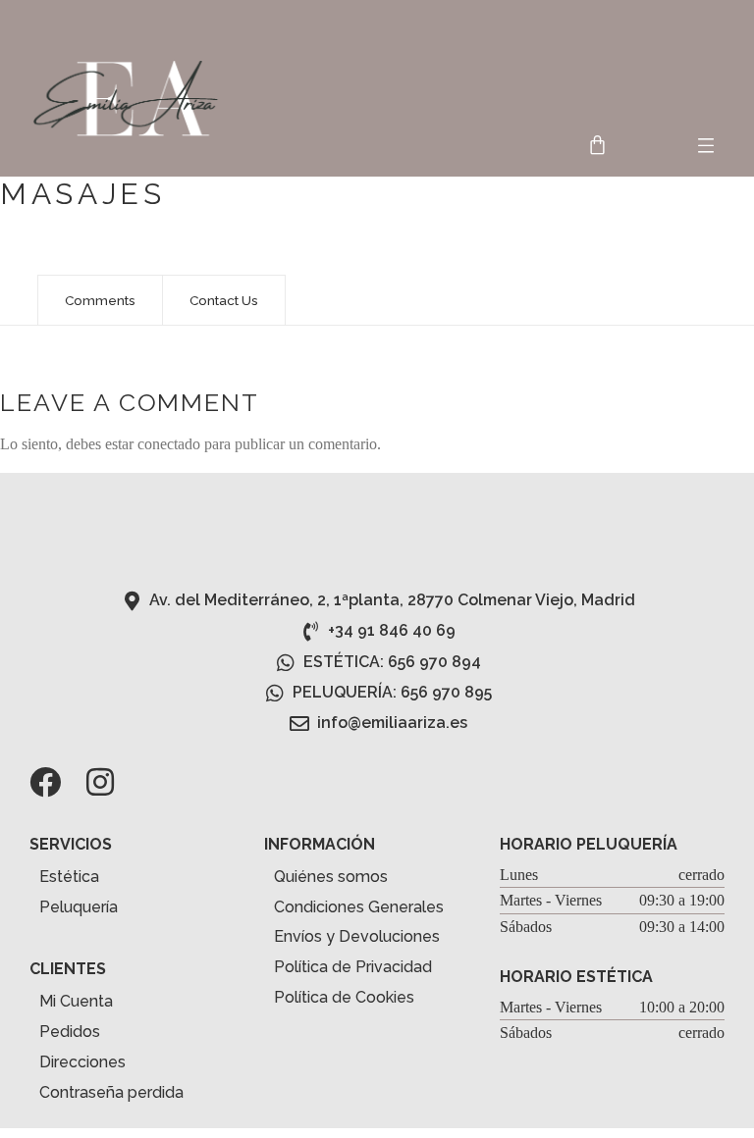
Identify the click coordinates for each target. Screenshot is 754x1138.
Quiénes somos (331, 876)
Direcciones (82, 1062)
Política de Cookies (344, 997)
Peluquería (78, 907)
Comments (100, 300)
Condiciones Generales (359, 907)
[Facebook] (45, 782)
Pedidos (69, 1031)
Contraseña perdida (111, 1092)
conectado (168, 444)
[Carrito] (597, 144)
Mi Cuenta (76, 1001)
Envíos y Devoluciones (357, 936)
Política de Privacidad (353, 966)
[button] (706, 147)
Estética (69, 876)
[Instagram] (100, 782)
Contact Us (223, 300)
